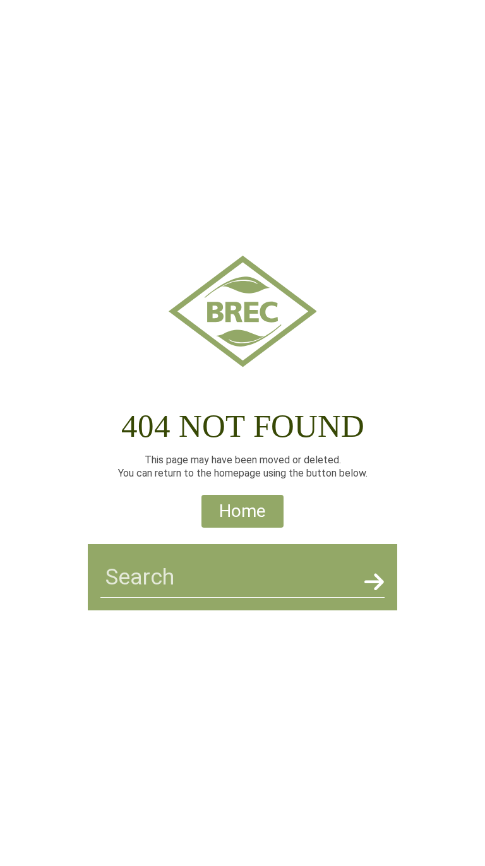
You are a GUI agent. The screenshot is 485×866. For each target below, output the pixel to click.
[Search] (372, 582)
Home (242, 511)
